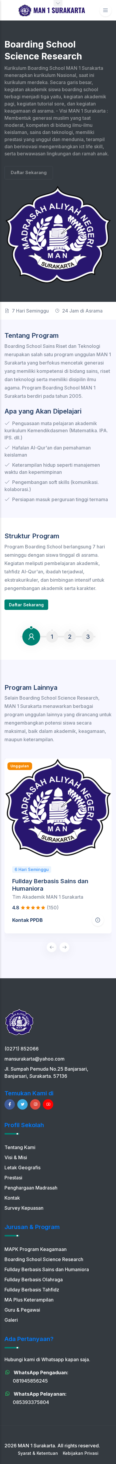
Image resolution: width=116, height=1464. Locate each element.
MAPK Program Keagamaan (35, 1249)
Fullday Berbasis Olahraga (33, 1279)
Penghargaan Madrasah (30, 1188)
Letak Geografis (22, 1167)
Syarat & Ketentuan (38, 1453)
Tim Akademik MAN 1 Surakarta (47, 897)
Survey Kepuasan (23, 1208)
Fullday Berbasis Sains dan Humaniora (46, 1269)
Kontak (12, 1198)
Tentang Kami (19, 1147)
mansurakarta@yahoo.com (34, 1059)
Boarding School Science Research (43, 1259)
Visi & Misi (15, 1157)
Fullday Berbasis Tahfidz (31, 1290)
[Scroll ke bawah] (58, 3)
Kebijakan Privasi (80, 1453)
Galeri (11, 1320)
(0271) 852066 (21, 1049)
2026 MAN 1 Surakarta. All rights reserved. (52, 1446)
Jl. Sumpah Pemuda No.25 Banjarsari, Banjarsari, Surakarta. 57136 (46, 1072)
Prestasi (13, 1178)
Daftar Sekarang (29, 172)
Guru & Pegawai (22, 1310)
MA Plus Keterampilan (29, 1300)
